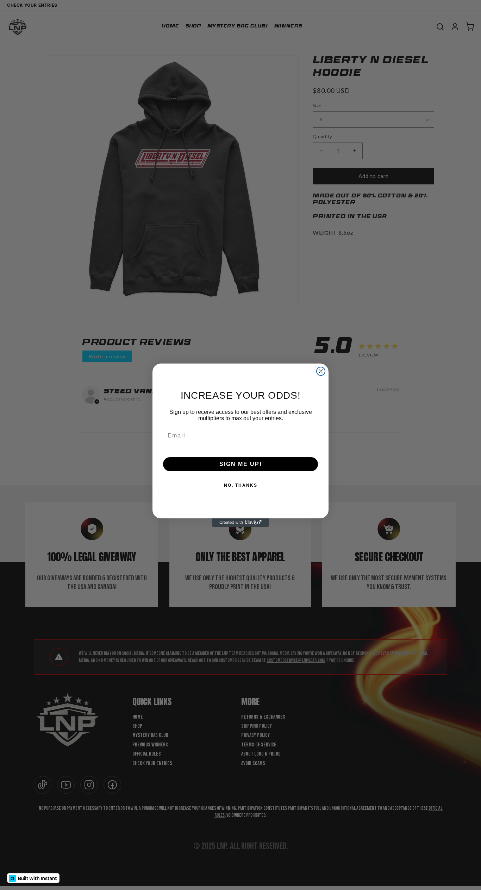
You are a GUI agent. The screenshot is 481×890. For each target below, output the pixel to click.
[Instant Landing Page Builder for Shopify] (33, 878)
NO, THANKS (240, 485)
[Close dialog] (321, 371)
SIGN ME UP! (240, 464)
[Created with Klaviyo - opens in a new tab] (240, 522)
